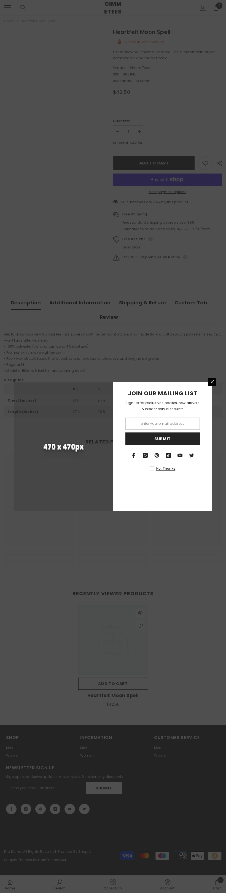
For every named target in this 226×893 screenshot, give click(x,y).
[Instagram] (145, 455)
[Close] (212, 382)
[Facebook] (133, 455)
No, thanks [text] (165, 468)
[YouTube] (180, 455)
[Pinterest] (157, 455)
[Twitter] (191, 455)
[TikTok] (168, 455)
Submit (162, 439)
